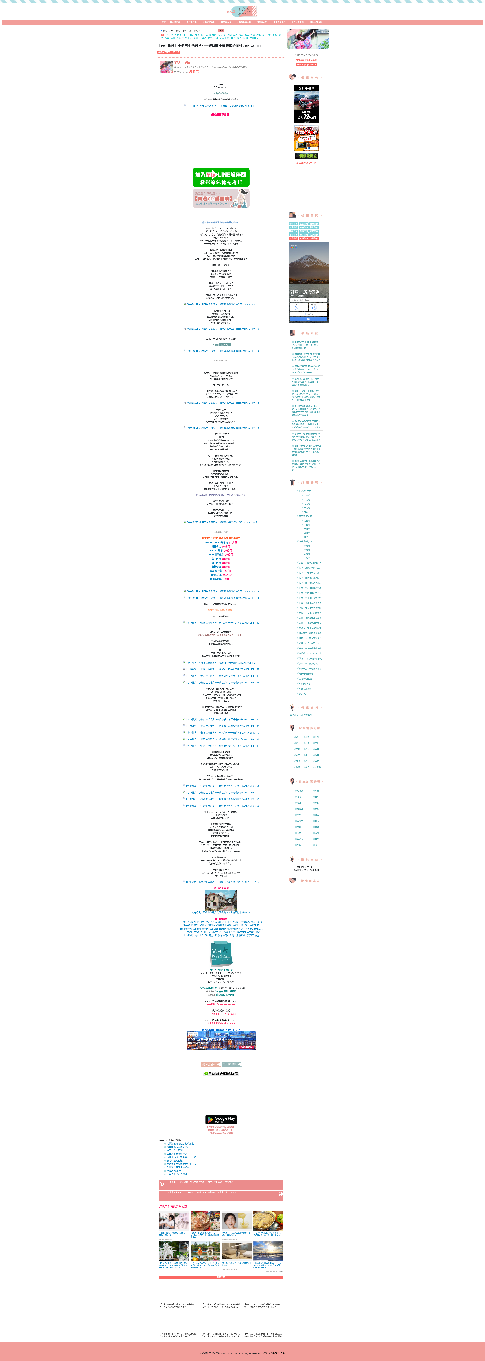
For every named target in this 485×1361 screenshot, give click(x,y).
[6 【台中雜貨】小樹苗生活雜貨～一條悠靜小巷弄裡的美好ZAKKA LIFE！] (221, 428)
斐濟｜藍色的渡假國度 (309, 663)
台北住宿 (293, 224)
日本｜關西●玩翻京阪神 (310, 578)
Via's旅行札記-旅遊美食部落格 (242, 11)
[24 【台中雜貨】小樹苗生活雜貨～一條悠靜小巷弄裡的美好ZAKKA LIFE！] (221, 882)
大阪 (178, 38)
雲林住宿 (293, 231)
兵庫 (317, 815)
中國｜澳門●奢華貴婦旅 (310, 618)
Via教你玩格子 (305, 683)
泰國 (239, 38)
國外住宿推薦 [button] (316, 22)
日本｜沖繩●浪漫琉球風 (310, 603)
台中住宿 (293, 227)
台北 (252, 35)
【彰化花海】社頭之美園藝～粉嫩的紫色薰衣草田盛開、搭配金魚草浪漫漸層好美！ (306, 381)
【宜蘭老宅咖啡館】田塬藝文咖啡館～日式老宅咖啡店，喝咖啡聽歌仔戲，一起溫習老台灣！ (306, 424)
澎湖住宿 (314, 234)
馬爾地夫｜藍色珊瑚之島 (310, 638)
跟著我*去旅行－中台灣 (168, 52)
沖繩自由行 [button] (262, 22)
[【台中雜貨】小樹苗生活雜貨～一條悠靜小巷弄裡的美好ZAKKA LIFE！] (221, 105)
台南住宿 (314, 224)
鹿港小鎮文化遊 (175, 1160)
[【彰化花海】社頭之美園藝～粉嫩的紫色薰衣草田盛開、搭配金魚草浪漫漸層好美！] (179, 1320)
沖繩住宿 (314, 238)
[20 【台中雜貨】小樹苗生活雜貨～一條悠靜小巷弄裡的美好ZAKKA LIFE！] (221, 785)
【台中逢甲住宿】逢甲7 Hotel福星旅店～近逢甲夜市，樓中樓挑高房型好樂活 (221, 932)
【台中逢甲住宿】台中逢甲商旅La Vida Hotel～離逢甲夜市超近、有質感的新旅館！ (221, 928)
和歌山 (300, 809)
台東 (167, 38)
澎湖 (298, 767)
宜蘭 (229, 35)
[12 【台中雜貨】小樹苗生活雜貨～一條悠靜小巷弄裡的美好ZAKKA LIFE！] (221, 669)
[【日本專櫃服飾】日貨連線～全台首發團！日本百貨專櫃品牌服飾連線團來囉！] (179, 1290)
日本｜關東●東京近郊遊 (310, 583)
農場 (215, 38)
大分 (317, 833)
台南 (179, 35)
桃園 (308, 737)
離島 (306, 511)
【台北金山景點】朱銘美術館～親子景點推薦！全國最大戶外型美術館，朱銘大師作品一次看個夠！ (173, 1265)
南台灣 (307, 503)
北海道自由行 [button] (279, 22)
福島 (317, 839)
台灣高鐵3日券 (174, 1170)
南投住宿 (304, 227)
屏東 (317, 755)
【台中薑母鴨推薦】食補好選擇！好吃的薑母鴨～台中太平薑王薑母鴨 (267, 1234)
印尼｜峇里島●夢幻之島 (310, 643)
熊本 (299, 833)
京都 (258, 35)
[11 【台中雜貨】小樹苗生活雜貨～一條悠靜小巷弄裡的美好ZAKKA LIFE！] (221, 662)
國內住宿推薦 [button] (298, 22)
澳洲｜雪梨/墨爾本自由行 (310, 658)
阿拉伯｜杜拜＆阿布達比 (310, 653)
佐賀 (317, 827)
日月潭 (203, 38)
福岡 (299, 827)
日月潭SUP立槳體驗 (177, 1174)
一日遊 (189, 35)
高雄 (223, 35)
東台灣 (307, 507)
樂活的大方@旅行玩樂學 (301, 715)
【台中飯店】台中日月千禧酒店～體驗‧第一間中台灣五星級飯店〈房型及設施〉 (221, 935)
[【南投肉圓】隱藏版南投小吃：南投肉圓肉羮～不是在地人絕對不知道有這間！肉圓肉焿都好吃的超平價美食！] (263, 1320)
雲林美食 (254, 38)
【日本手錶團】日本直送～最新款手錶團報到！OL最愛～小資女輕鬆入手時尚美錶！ (306, 369)
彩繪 (184, 38)
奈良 (233, 38)
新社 (196, 38)
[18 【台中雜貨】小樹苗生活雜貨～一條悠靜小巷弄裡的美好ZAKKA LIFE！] (221, 739)
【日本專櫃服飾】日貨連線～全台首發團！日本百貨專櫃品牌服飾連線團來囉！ (306, 345)
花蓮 (202, 35)
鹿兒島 (300, 839)
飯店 (214, 35)
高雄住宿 (304, 224)
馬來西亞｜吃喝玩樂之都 (310, 633)
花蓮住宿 (293, 234)
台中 (173, 35)
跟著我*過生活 (305, 678)
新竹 (317, 737)
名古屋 (300, 821)
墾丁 (210, 38)
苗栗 (241, 35)
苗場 (317, 796)
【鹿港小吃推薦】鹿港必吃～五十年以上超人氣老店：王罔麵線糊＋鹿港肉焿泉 (205, 1235)
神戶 (299, 815)
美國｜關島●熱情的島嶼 (310, 648)
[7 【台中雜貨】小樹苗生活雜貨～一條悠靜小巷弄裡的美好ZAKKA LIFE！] (221, 522)
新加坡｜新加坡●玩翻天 (310, 628)
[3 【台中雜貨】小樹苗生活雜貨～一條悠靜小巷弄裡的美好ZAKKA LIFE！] (221, 329)
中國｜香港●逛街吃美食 (310, 613)
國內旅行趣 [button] (175, 22)
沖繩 (173, 38)
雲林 (264, 35)
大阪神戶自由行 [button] (244, 22)
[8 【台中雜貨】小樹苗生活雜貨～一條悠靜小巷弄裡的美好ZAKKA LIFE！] (221, 591)
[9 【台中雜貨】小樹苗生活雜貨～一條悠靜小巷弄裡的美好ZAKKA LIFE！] (221, 597)
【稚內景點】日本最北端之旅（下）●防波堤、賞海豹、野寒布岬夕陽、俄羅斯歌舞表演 (267, 1265)
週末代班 (303, 694)
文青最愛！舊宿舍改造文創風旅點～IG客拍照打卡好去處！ (221, 912)
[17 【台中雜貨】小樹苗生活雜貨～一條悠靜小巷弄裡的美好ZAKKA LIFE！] (221, 732)
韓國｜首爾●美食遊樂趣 (310, 608)
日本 (190, 38)
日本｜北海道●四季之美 (310, 567)
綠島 (308, 767)
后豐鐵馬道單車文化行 (178, 1147)
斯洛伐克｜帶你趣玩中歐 (310, 668)
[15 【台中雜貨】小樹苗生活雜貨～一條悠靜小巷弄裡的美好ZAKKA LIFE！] (221, 719)
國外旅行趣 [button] (191, 22)
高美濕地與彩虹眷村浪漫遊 (180, 1143)
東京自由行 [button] (226, 22)
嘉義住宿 (304, 231)
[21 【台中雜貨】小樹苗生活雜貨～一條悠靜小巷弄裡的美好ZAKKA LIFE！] (221, 792)
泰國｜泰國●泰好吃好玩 (310, 562)
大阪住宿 (304, 238)
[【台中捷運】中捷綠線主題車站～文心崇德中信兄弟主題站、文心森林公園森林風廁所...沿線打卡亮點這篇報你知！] (221, 1320)
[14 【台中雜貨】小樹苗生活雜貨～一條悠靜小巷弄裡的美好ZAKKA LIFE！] (221, 682)
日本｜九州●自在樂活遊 (310, 598)
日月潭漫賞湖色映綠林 (178, 1167)
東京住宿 (293, 238)
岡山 (317, 845)
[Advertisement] (221, 146)
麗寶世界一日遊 (175, 1150)
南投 (197, 35)
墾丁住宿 (304, 234)
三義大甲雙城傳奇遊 (177, 1153)
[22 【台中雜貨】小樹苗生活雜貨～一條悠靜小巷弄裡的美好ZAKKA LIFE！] (221, 799)
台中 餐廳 (272, 35)
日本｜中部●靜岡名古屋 (310, 588)
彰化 (208, 35)
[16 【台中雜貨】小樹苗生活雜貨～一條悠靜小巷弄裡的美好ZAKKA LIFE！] (221, 726)
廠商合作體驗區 (306, 673)
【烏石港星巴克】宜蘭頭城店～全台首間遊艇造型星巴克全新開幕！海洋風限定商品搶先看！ (306, 357)
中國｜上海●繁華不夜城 (310, 623)
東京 (235, 35)
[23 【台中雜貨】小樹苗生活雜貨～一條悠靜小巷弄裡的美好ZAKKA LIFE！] (221, 805)
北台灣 (307, 495)
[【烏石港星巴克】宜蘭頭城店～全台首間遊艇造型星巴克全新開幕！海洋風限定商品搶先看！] (221, 1290)
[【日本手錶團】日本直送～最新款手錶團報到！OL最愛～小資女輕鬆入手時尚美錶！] (263, 1290)
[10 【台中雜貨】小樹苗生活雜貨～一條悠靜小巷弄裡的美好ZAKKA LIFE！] (221, 622)
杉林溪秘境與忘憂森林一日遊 (181, 1157)
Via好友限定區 (305, 688)
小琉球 (318, 767)
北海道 (300, 790)
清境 (221, 38)
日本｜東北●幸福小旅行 (310, 573)
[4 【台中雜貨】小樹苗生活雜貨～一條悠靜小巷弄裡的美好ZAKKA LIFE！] (221, 350)
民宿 (227, 38)
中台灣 (307, 499)
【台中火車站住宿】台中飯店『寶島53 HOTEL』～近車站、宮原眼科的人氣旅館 (221, 922)
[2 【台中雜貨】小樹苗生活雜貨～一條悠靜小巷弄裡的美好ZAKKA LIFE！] (221, 304)
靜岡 (317, 821)
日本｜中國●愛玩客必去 (310, 593)
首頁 (164, 22)
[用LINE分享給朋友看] (221, 1073)
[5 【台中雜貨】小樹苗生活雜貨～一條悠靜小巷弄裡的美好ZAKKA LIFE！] (221, 403)
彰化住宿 (314, 227)
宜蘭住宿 (314, 231)
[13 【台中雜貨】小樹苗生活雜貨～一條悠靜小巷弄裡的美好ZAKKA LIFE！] (221, 675)
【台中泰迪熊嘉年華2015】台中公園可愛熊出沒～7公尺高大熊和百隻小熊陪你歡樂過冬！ (205, 1265)
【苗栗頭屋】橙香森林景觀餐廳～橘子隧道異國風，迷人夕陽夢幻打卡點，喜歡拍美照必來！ (306, 436)
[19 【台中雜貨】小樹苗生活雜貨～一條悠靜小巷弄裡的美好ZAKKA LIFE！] (221, 745)
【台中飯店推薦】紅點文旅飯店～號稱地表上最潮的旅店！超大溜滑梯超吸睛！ (221, 925)
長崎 (299, 845)
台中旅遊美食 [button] (209, 22)
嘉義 (247, 35)
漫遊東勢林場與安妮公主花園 (181, 1164)
